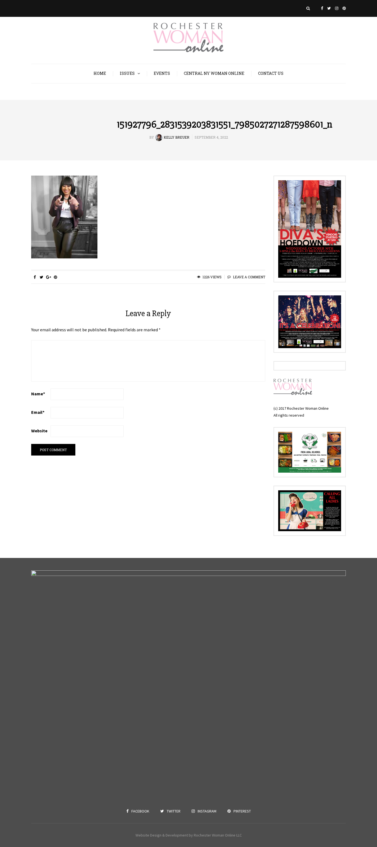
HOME (100, 73)
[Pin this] (55, 277)
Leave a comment (249, 277)
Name (38, 393)
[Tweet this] (41, 277)
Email (37, 412)
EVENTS (162, 73)
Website (39, 430)
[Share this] (34, 277)
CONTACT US (270, 73)
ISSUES (127, 73)
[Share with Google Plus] (48, 277)
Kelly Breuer (176, 137)
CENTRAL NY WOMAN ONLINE (214, 73)
